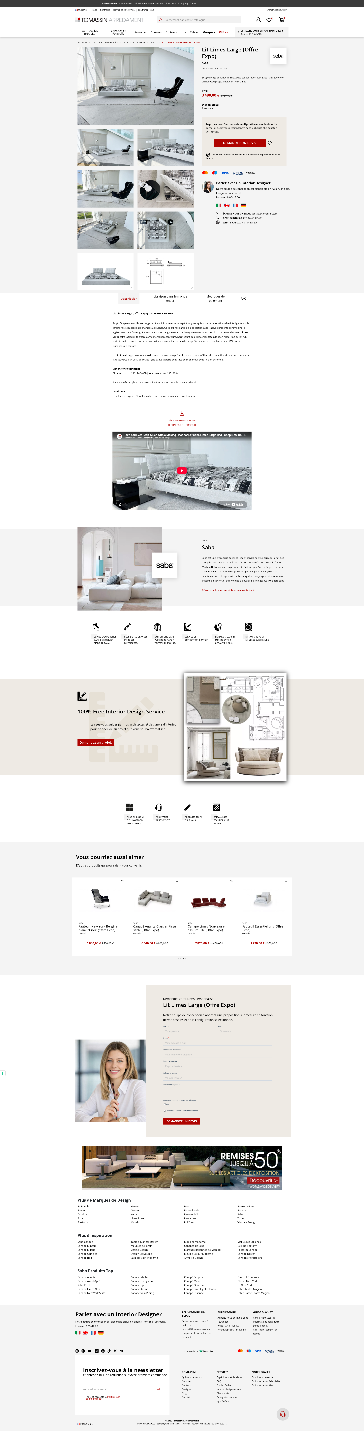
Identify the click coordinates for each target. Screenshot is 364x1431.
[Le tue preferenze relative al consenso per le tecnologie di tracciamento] (2, 1073)
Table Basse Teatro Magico (253, 1293)
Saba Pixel (83, 1285)
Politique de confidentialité (266, 1381)
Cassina (82, 1214)
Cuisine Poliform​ (247, 1245)
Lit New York (244, 1285)
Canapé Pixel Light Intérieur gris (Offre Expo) (262, 935)
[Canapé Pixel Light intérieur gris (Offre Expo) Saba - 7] (264, 902)
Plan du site (223, 1393)
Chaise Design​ (139, 1249)
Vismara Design (246, 1222)
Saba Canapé (85, 1242)
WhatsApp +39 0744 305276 (213, 1423)
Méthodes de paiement (215, 298)
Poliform (189, 1222)
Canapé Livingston (142, 1281)
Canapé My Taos (140, 1277)
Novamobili (191, 1214)
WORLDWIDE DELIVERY (277, 10)
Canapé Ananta (86, 1277)
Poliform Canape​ (247, 1249)
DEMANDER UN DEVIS (239, 143)
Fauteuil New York (248, 1277)
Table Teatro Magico (249, 1289)
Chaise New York (247, 1281)
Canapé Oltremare (195, 1285)
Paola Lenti (190, 1218)
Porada (241, 1210)
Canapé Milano (86, 1249)
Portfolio (186, 1397)
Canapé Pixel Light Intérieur (200, 1289)
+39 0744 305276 (237, 1329)
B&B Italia (83, 1206)
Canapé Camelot (87, 1253)
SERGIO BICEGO (219, 69)
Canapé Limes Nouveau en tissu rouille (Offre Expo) (152, 928)
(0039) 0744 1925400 (251, 218)
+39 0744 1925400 (189, 1423)
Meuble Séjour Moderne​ (198, 1253)
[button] (90, 32)
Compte (186, 1381)
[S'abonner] (158, 1389)
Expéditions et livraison (229, 1377)
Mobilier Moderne (195, 1242)
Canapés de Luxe (194, 1245)
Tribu (240, 1218)
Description (128, 299)
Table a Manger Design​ (144, 1242)
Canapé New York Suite (91, 1293)
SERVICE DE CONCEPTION (124, 10)
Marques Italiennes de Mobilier (202, 1249)
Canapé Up (137, 1285)
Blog (184, 1393)
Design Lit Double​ (141, 1253)
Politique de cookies (262, 1385)
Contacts (187, 1385)
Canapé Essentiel (194, 1293)
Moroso (188, 1206)
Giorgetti (136, 1210)
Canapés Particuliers (249, 1257)
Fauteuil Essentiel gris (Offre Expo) (208, 928)
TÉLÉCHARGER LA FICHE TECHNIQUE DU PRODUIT (182, 422)
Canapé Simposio (194, 1277)
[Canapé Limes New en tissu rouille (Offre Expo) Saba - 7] (155, 898)
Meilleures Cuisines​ (249, 1242)
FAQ (243, 299)
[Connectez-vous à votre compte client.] (258, 19)
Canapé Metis (192, 1281)
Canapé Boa (84, 1257)
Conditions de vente (262, 1377)
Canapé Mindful (86, 1245)
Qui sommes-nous (192, 1377)
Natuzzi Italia (191, 1210)
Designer (187, 1389)
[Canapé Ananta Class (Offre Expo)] (100, 898)
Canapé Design (246, 1253)
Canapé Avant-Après (89, 1281)
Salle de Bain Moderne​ (144, 1257)
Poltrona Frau (245, 1206)
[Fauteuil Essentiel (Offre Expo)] (209, 898)
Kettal (134, 1214)
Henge (134, 1206)
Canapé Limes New (88, 1289)
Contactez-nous (146, 10)
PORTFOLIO (105, 10)
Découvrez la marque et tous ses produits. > (228, 590)
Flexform (82, 1222)
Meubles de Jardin (141, 1245)
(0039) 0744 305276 (247, 222)
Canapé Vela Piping (142, 1293)
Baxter (81, 1210)
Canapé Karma (139, 1289)
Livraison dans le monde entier (170, 298)
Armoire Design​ (193, 1257)
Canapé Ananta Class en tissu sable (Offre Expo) (100, 928)
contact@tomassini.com (264, 213)
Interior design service (229, 1389)
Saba (81, 923)
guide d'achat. (260, 1325)
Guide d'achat (224, 1385)
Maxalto (135, 1222)
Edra (80, 1218)
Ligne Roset (138, 1218)
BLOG (95, 10)
